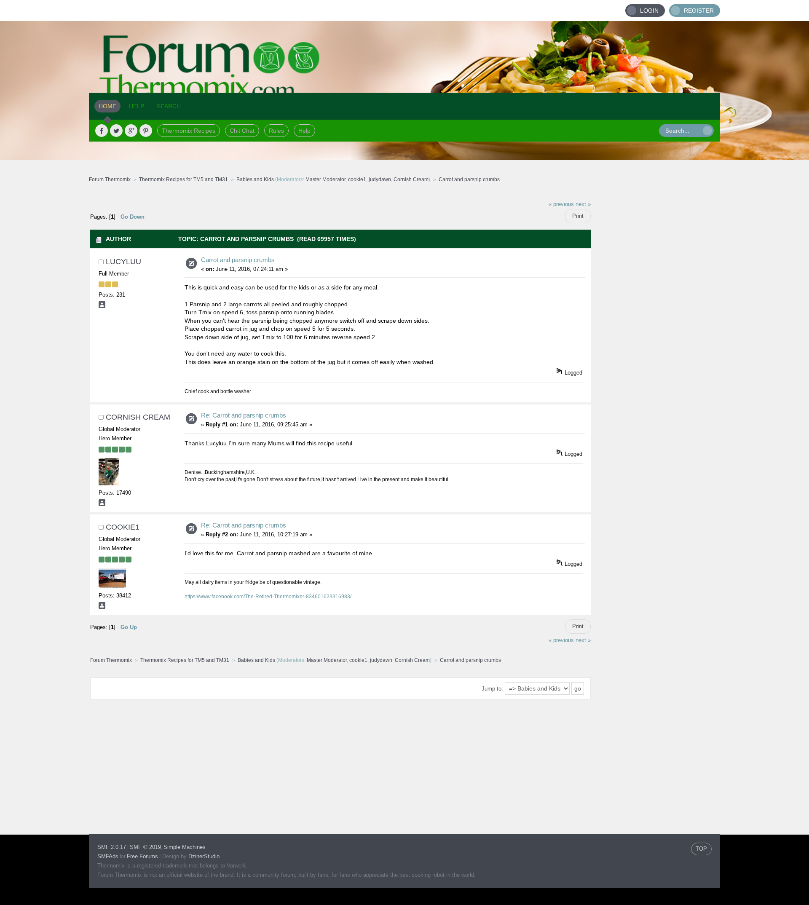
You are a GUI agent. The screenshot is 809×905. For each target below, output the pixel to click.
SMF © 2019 (145, 847)
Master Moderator (325, 179)
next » (583, 204)
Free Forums (142, 856)
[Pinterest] (145, 130)
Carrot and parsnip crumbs (238, 259)
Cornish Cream (411, 179)
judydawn (380, 179)
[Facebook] (101, 130)
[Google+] (131, 130)
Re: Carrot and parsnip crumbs (243, 415)
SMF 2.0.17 (111, 847)
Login (649, 10)
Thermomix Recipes (188, 130)
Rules (276, 130)
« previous (561, 204)
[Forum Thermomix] (404, 57)
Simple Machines (184, 847)
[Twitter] (116, 130)
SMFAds (107, 856)
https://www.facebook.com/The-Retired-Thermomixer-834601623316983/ (268, 597)
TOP (701, 849)
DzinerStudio (204, 856)
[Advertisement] (655, 322)
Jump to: (492, 688)
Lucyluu (123, 261)
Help (304, 130)
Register (699, 10)
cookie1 (357, 179)
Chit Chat (242, 130)
